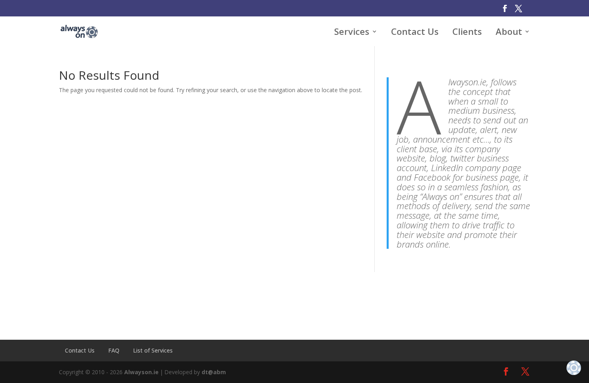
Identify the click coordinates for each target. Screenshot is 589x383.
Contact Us (80, 350)
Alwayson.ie (141, 372)
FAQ (113, 350)
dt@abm (214, 372)
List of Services (153, 350)
